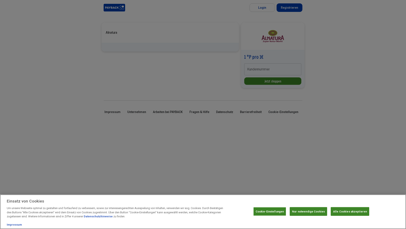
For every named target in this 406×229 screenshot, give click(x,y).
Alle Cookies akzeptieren (350, 211)
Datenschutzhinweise (98, 216)
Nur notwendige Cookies (308, 211)
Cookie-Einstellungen (270, 211)
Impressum (14, 224)
